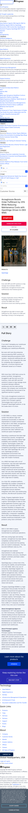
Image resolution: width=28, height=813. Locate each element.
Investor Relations (5, 161)
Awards (4, 739)
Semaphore (9, 95)
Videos (2, 135)
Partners (2, 142)
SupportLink (3, 176)
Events (2, 137)
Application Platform (6, 97)
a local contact (8, 763)
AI (1, 5)
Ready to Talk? (14, 178)
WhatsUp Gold (4, 106)
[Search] (1, 166)
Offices (7, 163)
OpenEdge (15, 97)
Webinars (24, 133)
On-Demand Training (20, 140)
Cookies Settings (14, 810)
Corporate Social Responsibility (17, 156)
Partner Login (23, 144)
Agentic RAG (12, 23)
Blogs (25, 135)
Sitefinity (13, 99)
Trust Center (23, 161)
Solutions (3, 36)
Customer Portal (16, 125)
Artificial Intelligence (6, 38)
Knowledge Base (18, 135)
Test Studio (3, 112)
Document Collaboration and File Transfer (14, 702)
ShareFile (2, 101)
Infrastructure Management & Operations (14, 697)
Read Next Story (14, 680)
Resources (3, 131)
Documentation (8, 135)
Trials (3, 713)
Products (3, 86)
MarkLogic (3, 95)
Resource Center (11, 133)
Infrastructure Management (8, 67)
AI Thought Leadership (6, 14)
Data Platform (4, 23)
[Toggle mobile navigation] (1, 189)
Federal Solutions (5, 78)
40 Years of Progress (8, 750)
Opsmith (2, 31)
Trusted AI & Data (5, 88)
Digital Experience (5, 58)
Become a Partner (14, 144)
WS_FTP (7, 118)
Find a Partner (4, 144)
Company (3, 150)
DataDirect (17, 95)
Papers (19, 133)
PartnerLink (10, 176)
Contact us (6, 754)
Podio (7, 101)
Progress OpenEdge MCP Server (15, 29)
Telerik (18, 99)
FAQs (16, 137)
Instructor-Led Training (6, 140)
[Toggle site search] (1, 180)
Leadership (15, 154)
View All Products (7, 120)
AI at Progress (4, 7)
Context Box (13, 27)
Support (2, 123)
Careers (2, 163)
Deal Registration (5, 147)
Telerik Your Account (21, 176)
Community (16, 127)
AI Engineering (4, 34)
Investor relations (7, 742)
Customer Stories (9, 137)
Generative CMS (5, 27)
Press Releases (15, 161)
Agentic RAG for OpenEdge (13, 25)
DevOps (2, 103)
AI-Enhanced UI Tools (6, 110)
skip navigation (7, 2)
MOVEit (11, 101)
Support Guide (8, 127)
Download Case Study (14, 223)
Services (2, 129)
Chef (6, 103)
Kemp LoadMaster (17, 104)
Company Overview (6, 154)
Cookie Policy (12, 799)
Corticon (22, 95)
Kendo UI (23, 99)
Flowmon (9, 104)
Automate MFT (10, 115)
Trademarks (15, 784)
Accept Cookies (14, 805)
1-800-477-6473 (5, 178)
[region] (14, 801)
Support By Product (6, 125)
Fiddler (25, 110)
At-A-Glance (14, 229)
